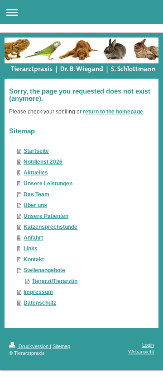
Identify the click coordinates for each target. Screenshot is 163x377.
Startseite (36, 151)
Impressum (38, 292)
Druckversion (33, 346)
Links (31, 248)
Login (148, 345)
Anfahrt (33, 238)
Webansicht (141, 351)
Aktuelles (36, 173)
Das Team (36, 194)
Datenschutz (40, 303)
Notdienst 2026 (43, 162)
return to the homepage (113, 111)
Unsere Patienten (46, 216)
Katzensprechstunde (50, 227)
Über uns (35, 205)
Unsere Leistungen (48, 183)
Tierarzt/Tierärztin (54, 281)
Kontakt (34, 259)
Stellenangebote (44, 270)
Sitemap (61, 346)
